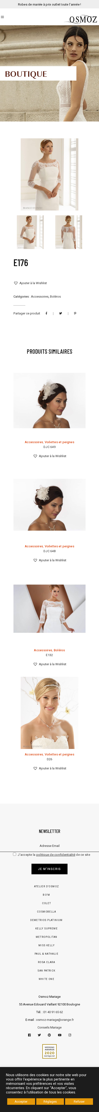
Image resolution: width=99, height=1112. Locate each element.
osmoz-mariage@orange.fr (55, 1019)
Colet (46, 903)
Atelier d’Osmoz (46, 886)
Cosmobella (46, 912)
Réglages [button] (50, 1101)
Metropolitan (46, 937)
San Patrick (46, 970)
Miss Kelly (46, 945)
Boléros (55, 296)
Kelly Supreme (46, 928)
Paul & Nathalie (46, 954)
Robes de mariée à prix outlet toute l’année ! (49, 4)
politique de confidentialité (55, 854)
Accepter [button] (21, 1101)
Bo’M (46, 895)
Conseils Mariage (49, 1027)
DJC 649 (49, 447)
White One (47, 979)
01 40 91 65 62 (53, 1012)
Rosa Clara (46, 962)
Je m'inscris (49, 869)
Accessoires (40, 296)
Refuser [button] (79, 1101)
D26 (49, 759)
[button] (30, 283)
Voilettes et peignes (59, 442)
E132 (49, 655)
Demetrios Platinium (46, 920)
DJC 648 (49, 551)
